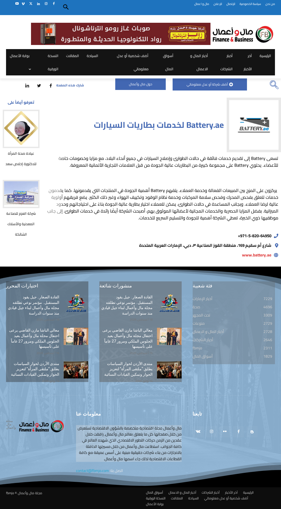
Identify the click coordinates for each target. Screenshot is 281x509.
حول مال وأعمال (140, 84)
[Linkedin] (38, 4)
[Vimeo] (23, 4)
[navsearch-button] (274, 85)
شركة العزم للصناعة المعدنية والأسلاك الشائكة (21, 223)
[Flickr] (225, 431)
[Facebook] (53, 4)
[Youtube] (17, 4)
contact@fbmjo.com (92, 470)
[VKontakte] (198, 431)
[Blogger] (252, 431)
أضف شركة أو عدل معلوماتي (207, 84)
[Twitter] (31, 4)
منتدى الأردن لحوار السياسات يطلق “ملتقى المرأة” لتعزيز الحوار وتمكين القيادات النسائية (35, 369)
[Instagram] (46, 4)
